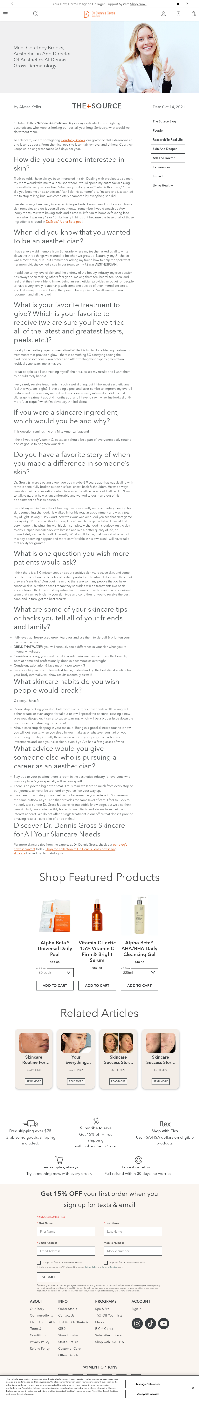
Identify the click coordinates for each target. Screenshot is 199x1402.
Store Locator (68, 1335)
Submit (48, 1277)
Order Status (67, 1309)
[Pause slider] (178, 3)
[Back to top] (192, 1370)
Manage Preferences (148, 1383)
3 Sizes (42, 968)
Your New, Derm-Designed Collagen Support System (99, 4)
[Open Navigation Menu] (5, 14)
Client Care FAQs (42, 1322)
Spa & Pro (102, 1309)
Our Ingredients (41, 1315)
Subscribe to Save (108, 1335)
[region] (99, 1388)
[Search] (35, 14)
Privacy (136, 1290)
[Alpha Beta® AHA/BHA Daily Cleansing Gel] (139, 915)
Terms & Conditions (110, 1391)
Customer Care (69, 1348)
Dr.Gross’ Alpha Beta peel (64, 221)
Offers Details (68, 1355)
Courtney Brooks (73, 140)
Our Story (37, 1309)
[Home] (99, 14)
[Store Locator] (178, 14)
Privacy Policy (91, 1267)
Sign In (136, 1309)
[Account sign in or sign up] (163, 14)
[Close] (193, 1388)
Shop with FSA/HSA (109, 1342)
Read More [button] (34, 1081)
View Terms (125, 1290)
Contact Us (66, 1315)
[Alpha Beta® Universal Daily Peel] (55, 915)
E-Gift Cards (104, 1329)
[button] (193, 15)
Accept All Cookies (148, 1393)
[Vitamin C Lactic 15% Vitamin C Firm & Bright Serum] (97, 915)
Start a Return (68, 1342)
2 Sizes (126, 968)
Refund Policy (40, 1348)
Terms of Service (109, 1267)
